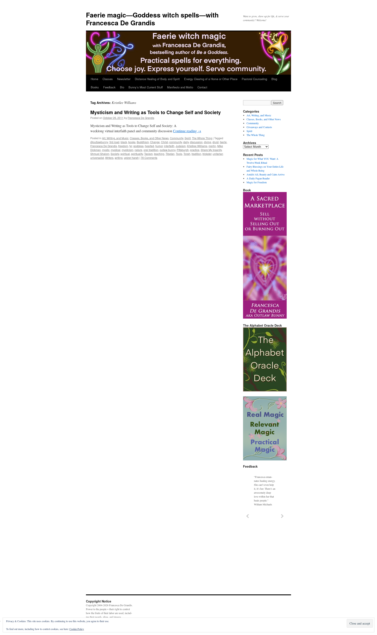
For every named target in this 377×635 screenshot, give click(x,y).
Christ (164, 142)
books (131, 142)
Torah (186, 154)
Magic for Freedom (257, 182)
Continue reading (187, 131)
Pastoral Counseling (254, 79)
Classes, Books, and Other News (149, 138)
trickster (206, 154)
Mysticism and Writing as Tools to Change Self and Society (155, 112)
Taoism (148, 154)
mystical (115, 150)
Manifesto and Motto (180, 87)
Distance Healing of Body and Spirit (157, 79)
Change (155, 142)
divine (207, 142)
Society (115, 154)
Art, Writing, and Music (115, 138)
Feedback (109, 87)
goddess (138, 146)
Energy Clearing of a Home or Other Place (210, 79)
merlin (212, 146)
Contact (202, 87)
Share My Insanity (211, 150)
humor (159, 146)
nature (138, 150)
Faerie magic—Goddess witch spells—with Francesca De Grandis (152, 18)
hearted (149, 146)
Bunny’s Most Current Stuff (146, 87)
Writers (109, 158)
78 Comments (149, 158)
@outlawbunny (99, 142)
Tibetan (170, 154)
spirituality (137, 154)
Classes (108, 79)
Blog (274, 79)
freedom (123, 146)
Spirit (188, 138)
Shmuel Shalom (99, 154)
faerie (223, 142)
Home (94, 79)
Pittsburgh (183, 150)
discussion (196, 142)
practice (194, 150)
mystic (106, 150)
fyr (130, 146)
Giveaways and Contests (259, 127)
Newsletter (123, 79)
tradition (196, 154)
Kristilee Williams (197, 146)
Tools (179, 154)
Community (176, 138)
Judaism (181, 146)
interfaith (169, 146)
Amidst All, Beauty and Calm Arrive (265, 174)
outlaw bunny (167, 150)
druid (215, 142)
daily (186, 142)
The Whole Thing (202, 138)
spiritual (125, 154)
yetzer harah (131, 158)
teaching (159, 154)
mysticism (127, 150)
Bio (122, 87)
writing (119, 158)
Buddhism (143, 142)
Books (95, 87)
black (124, 142)
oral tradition (151, 150)
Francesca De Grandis (141, 118)
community (175, 142)
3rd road (114, 142)
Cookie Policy (76, 629)
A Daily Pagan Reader (258, 178)
